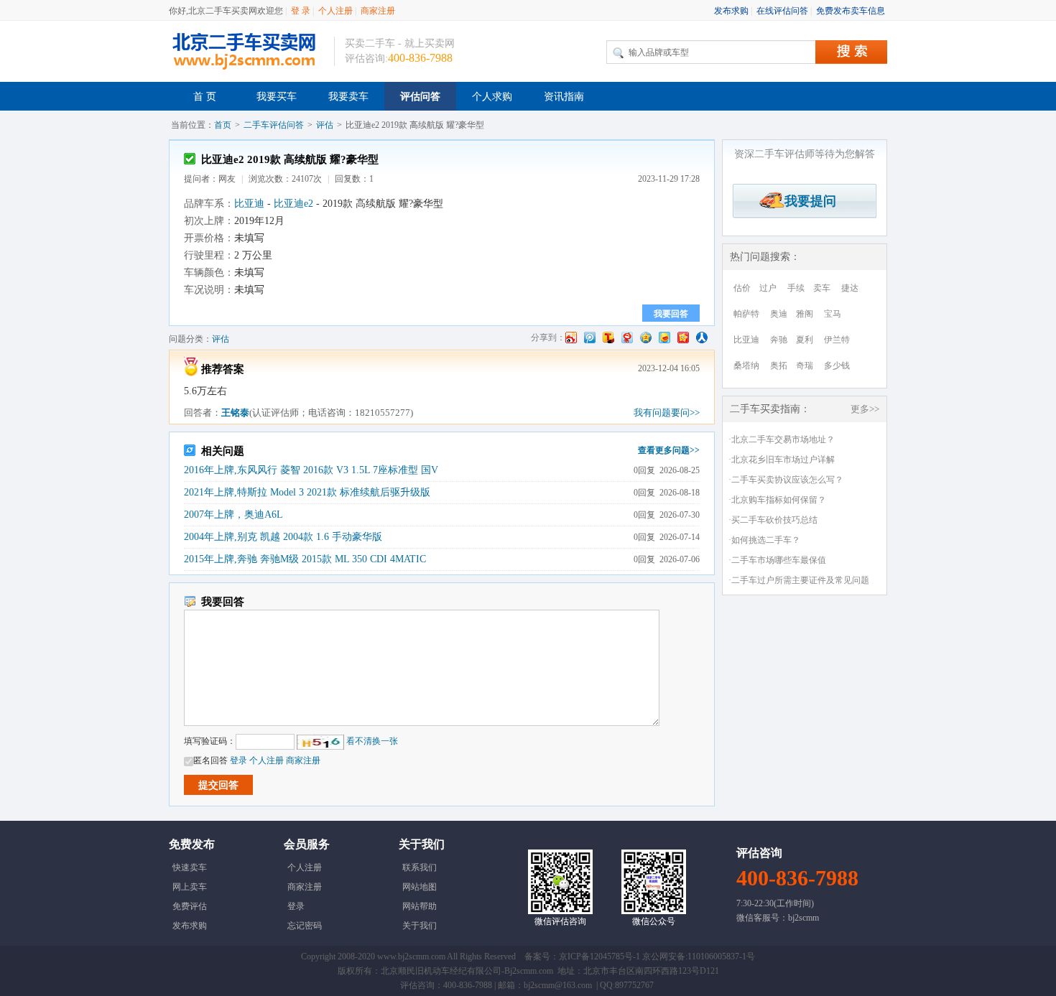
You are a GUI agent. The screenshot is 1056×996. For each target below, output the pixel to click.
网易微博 (627, 337)
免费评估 (189, 906)
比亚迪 (249, 203)
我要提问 (805, 201)
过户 (768, 288)
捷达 (849, 288)
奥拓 (778, 365)
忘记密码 (304, 926)
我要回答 (671, 314)
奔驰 (778, 340)
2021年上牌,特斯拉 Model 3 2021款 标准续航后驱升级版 (307, 492)
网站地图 (419, 887)
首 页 (204, 96)
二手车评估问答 (274, 125)
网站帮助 (419, 906)
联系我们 (419, 867)
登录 (238, 760)
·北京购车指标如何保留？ (777, 500)
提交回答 (218, 785)
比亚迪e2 (293, 203)
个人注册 (335, 11)
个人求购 (492, 96)
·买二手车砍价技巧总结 (773, 520)
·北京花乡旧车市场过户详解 (781, 460)
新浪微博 (571, 337)
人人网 (702, 337)
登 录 (300, 11)
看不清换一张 (372, 741)
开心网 (683, 337)
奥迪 (778, 314)
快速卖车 (189, 867)
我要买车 (276, 96)
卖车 (821, 288)
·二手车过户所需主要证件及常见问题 (798, 580)
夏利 (804, 340)
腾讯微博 (590, 337)
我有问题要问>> (667, 412)
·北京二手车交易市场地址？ (781, 439)
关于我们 (419, 926)
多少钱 (837, 365)
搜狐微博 (608, 337)
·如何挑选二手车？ (764, 540)
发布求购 (731, 11)
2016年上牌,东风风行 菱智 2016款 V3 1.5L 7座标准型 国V (311, 470)
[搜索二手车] (851, 52)
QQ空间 (646, 337)
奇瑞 (804, 365)
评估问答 (420, 96)
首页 (222, 125)
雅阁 (804, 314)
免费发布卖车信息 (850, 11)
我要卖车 (348, 96)
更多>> (865, 409)
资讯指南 (564, 96)
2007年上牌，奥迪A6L (233, 514)
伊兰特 (837, 340)
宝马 (832, 314)
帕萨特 (746, 314)
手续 (796, 288)
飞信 (664, 337)
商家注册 (378, 11)
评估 (324, 125)
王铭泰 (235, 412)
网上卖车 (189, 887)
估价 (742, 288)
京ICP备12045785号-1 (599, 956)
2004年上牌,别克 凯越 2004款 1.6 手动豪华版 (283, 536)
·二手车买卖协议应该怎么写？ (785, 480)
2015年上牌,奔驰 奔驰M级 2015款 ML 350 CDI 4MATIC (305, 559)
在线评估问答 (782, 11)
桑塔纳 (746, 365)
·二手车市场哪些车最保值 (777, 560)
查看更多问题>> (669, 450)
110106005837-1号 (721, 956)
